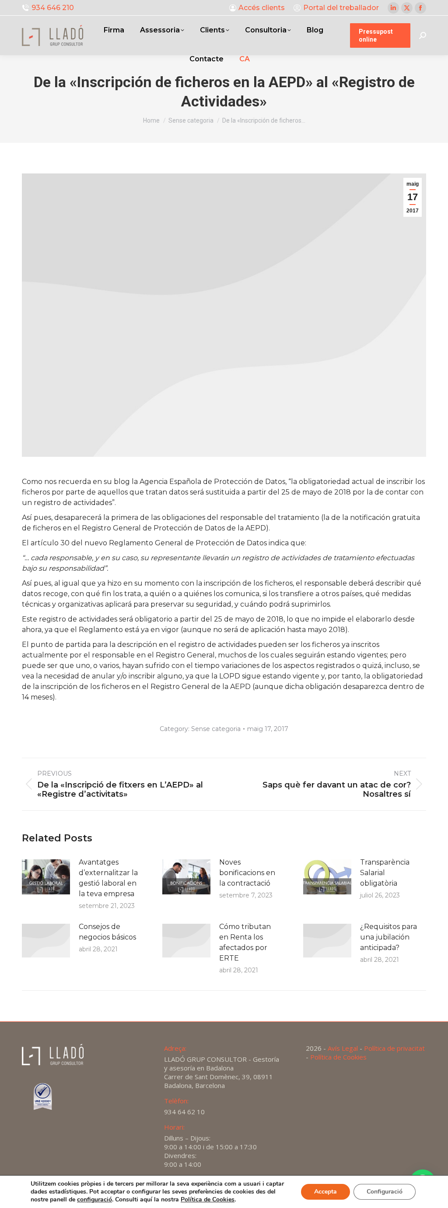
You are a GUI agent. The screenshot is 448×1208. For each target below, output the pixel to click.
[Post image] (46, 876)
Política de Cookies (338, 1057)
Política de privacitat (394, 1048)
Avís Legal (343, 1048)
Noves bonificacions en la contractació (247, 872)
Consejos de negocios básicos (107, 931)
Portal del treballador (341, 8)
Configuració (384, 1191)
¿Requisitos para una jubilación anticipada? (388, 937)
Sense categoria (216, 729)
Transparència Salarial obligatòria (385, 872)
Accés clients (261, 8)
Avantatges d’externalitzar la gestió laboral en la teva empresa (108, 878)
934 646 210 (53, 8)
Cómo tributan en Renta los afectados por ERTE (245, 942)
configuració (94, 1200)
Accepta (325, 1191)
